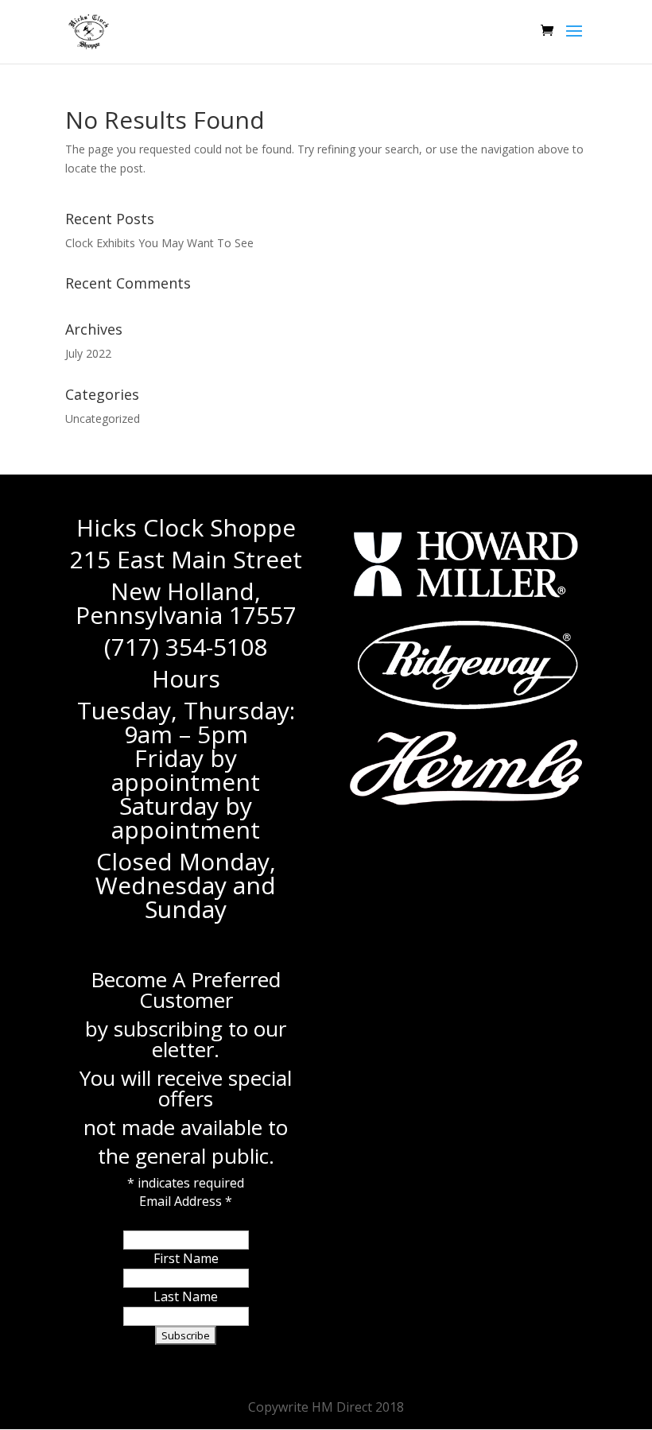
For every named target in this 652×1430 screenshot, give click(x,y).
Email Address (185, 1201)
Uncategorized (102, 418)
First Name (186, 1258)
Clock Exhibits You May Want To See (159, 242)
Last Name (185, 1296)
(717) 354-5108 (185, 646)
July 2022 (88, 353)
